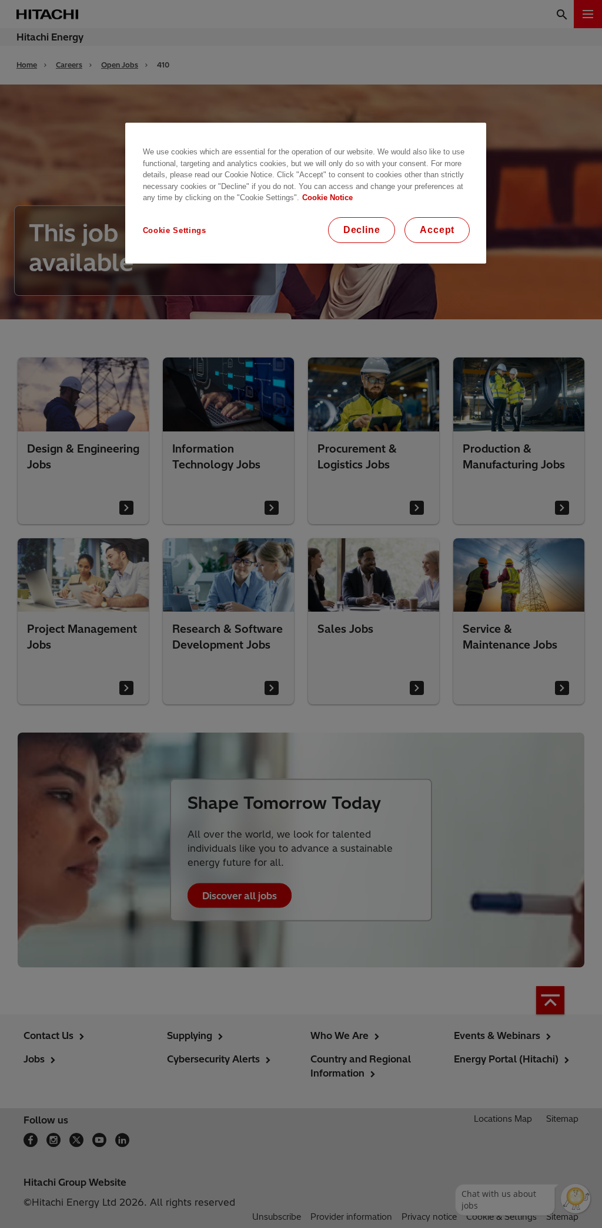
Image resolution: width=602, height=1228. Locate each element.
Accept (437, 230)
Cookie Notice (327, 197)
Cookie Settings (174, 230)
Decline (361, 230)
